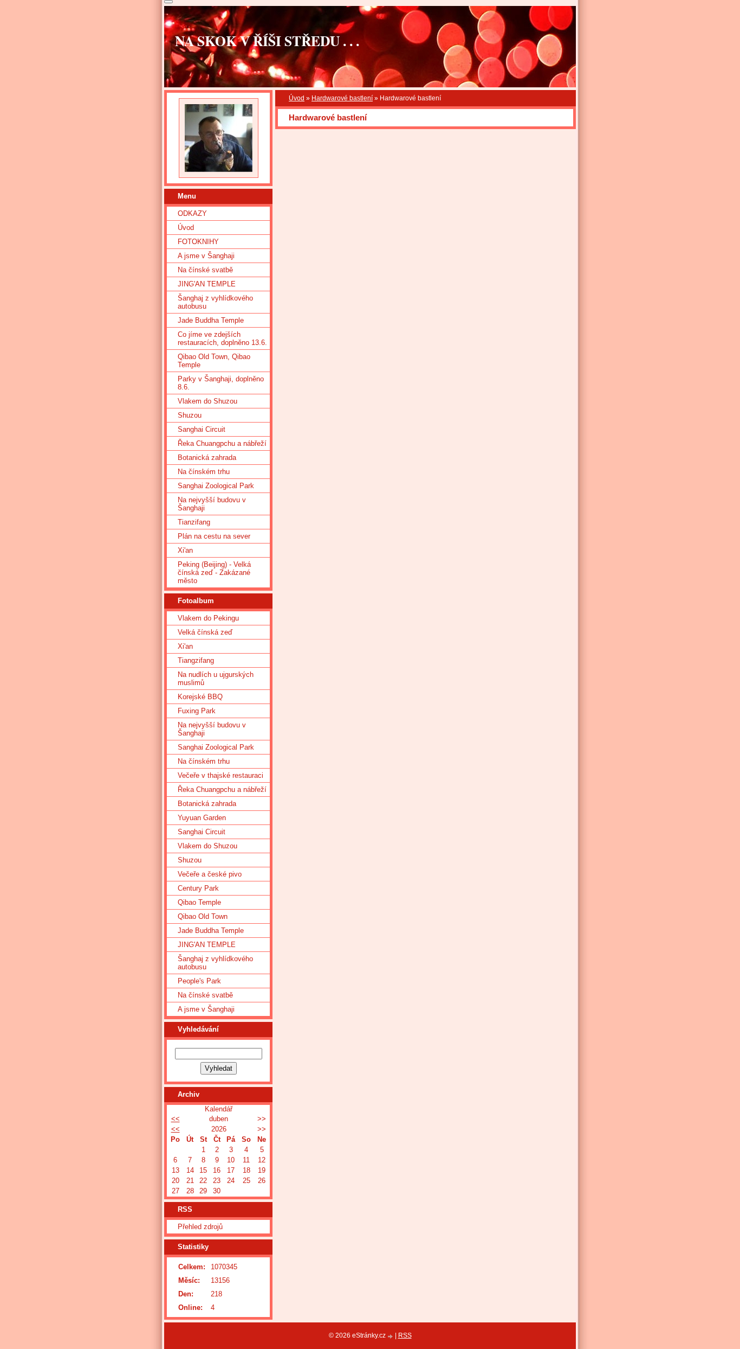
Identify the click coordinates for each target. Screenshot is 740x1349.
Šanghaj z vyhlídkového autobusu (215, 302)
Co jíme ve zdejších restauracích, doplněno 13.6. (222, 338)
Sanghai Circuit (201, 429)
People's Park (199, 981)
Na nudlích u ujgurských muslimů (216, 678)
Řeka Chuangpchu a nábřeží (222, 443)
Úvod (296, 98)
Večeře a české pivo (210, 874)
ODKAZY (192, 213)
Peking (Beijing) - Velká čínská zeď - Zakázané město (214, 572)
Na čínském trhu (204, 472)
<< (175, 1119)
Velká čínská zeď (205, 632)
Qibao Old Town (203, 916)
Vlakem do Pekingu (208, 618)
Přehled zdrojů (200, 1227)
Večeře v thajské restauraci (220, 775)
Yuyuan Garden (202, 818)
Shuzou (190, 415)
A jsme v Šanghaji (206, 256)
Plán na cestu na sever (214, 536)
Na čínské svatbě (205, 270)
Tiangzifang (196, 660)
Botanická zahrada (207, 457)
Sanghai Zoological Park (216, 486)
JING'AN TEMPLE (207, 284)
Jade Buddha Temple (211, 320)
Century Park (198, 888)
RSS (405, 1335)
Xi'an (185, 550)
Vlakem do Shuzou (207, 401)
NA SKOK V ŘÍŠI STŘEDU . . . (267, 40)
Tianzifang (194, 522)
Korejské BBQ (200, 697)
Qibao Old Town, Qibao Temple (214, 361)
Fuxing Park (197, 711)
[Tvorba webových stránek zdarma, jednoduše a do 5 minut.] (391, 1336)
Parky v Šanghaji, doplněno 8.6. (221, 383)
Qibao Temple (199, 902)
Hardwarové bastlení (342, 98)
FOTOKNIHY (198, 242)
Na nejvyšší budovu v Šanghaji (212, 504)
